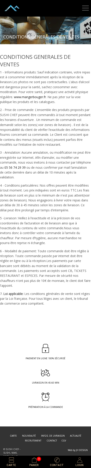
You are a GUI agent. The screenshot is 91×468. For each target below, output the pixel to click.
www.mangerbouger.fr (30, 97)
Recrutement (33, 440)
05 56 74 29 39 (15, 167)
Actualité (75, 435)
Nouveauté (29, 435)
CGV (63, 440)
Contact (52, 440)
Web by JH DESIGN (78, 450)
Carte (13, 435)
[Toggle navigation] (85, 7)
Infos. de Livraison (53, 435)
